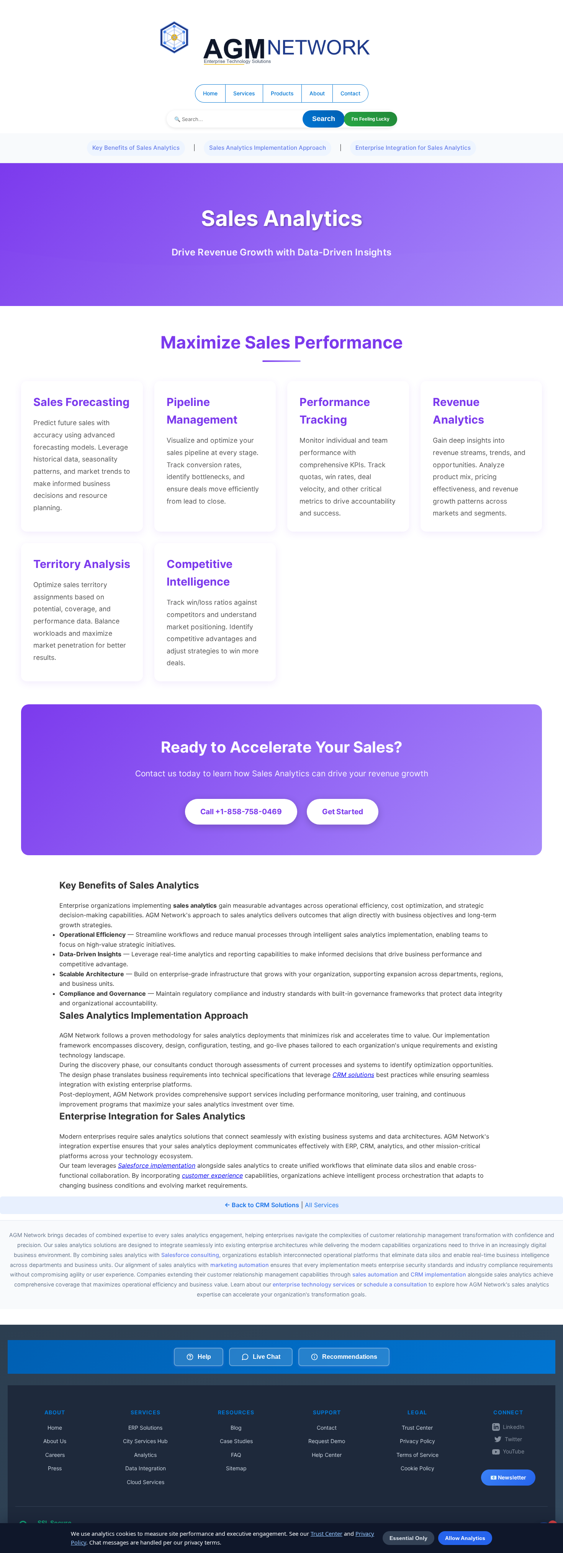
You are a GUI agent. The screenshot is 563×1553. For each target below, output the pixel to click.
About (317, 93)
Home (210, 93)
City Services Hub (145, 1441)
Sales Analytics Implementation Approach (267, 147)
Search (323, 119)
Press (55, 1468)
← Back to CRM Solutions (261, 1205)
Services (244, 93)
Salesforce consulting (190, 1255)
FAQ (236, 1455)
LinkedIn (513, 1427)
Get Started (342, 811)
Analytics (145, 1455)
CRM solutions (353, 1074)
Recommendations (349, 1356)
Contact (350, 93)
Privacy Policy (417, 1441)
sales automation (375, 1274)
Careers (55, 1455)
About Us (54, 1441)
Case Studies (236, 1441)
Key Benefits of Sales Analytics (136, 147)
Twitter (513, 1439)
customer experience (212, 1175)
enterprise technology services (314, 1284)
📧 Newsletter (508, 1477)
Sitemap (236, 1468)
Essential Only (408, 1538)
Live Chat (266, 1356)
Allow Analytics (465, 1538)
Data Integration (145, 1468)
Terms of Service (417, 1455)
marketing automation (239, 1265)
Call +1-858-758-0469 (241, 811)
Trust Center (417, 1427)
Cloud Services (145, 1482)
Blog (236, 1427)
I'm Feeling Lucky (371, 119)
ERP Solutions (145, 1427)
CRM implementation (438, 1274)
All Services (322, 1205)
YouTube (513, 1451)
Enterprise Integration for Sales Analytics (413, 147)
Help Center (327, 1455)
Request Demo (326, 1441)
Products (282, 93)
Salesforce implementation (156, 1165)
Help (204, 1356)
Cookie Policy (417, 1468)
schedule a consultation (395, 1284)
